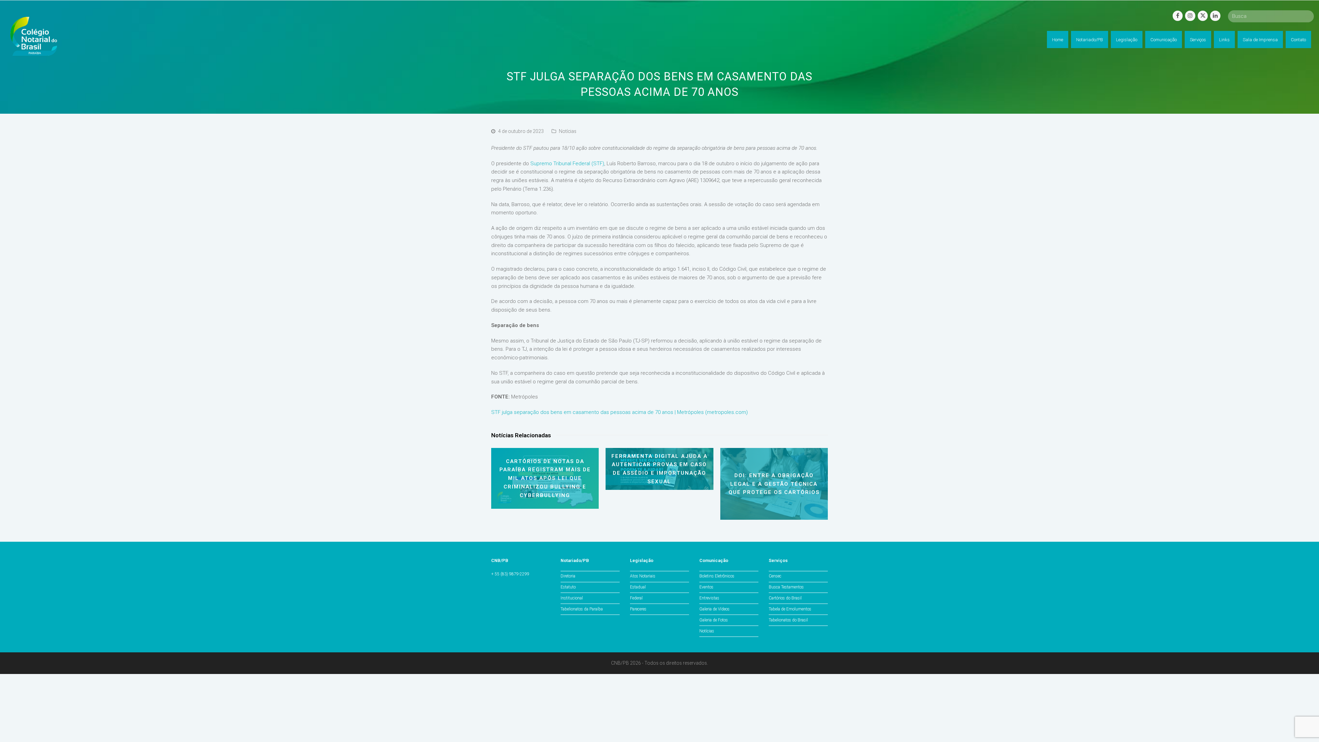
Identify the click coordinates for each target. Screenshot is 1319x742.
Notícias (567, 131)
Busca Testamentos (786, 587)
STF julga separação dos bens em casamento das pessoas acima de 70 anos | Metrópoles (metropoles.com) (619, 412)
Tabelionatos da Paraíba (582, 609)
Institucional (572, 598)
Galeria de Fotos (713, 620)
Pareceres (638, 609)
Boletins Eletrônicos (716, 576)
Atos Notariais (642, 576)
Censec (775, 576)
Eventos (706, 587)
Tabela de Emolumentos (790, 609)
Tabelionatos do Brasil (788, 620)
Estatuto (568, 587)
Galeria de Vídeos (714, 609)
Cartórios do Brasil (785, 598)
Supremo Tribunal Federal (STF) (567, 163)
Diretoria (568, 576)
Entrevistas (709, 598)
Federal (636, 598)
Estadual (638, 587)
